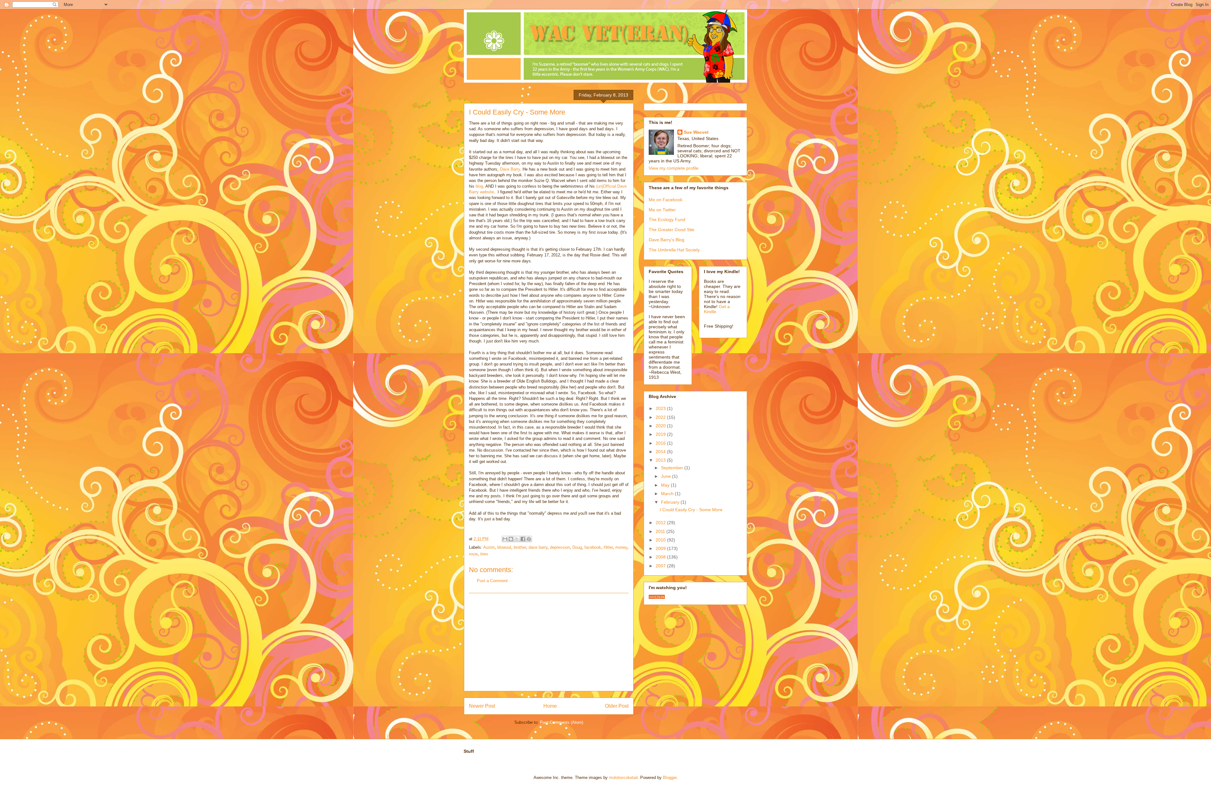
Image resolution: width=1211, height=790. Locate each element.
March (668, 493)
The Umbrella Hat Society (674, 249)
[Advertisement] (549, 642)
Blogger (669, 777)
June (666, 476)
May (666, 485)
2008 (661, 556)
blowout (504, 547)
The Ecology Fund (667, 219)
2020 (661, 425)
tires (484, 554)
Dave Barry (510, 169)
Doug (577, 547)
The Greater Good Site (671, 229)
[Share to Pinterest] (529, 539)
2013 (661, 460)
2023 (661, 408)
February (671, 502)
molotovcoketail (623, 777)
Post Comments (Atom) (561, 722)
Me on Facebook (665, 199)
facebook (592, 547)
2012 (661, 522)
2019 (661, 434)
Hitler (608, 547)
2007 (661, 565)
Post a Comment (492, 580)
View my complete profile (674, 168)
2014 (661, 451)
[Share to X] (517, 539)
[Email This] (505, 539)
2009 (661, 548)
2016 (661, 443)
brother (520, 547)
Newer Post (482, 706)
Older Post (617, 706)
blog (479, 186)
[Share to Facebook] (523, 539)
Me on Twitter (662, 209)
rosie (473, 554)
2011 (661, 531)
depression (560, 547)
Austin (489, 547)
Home (550, 706)
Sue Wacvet (696, 132)
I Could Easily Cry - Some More (691, 509)
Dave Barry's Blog (666, 239)
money (621, 547)
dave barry (538, 547)
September (672, 467)
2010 (661, 539)
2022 (661, 417)
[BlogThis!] (511, 539)
